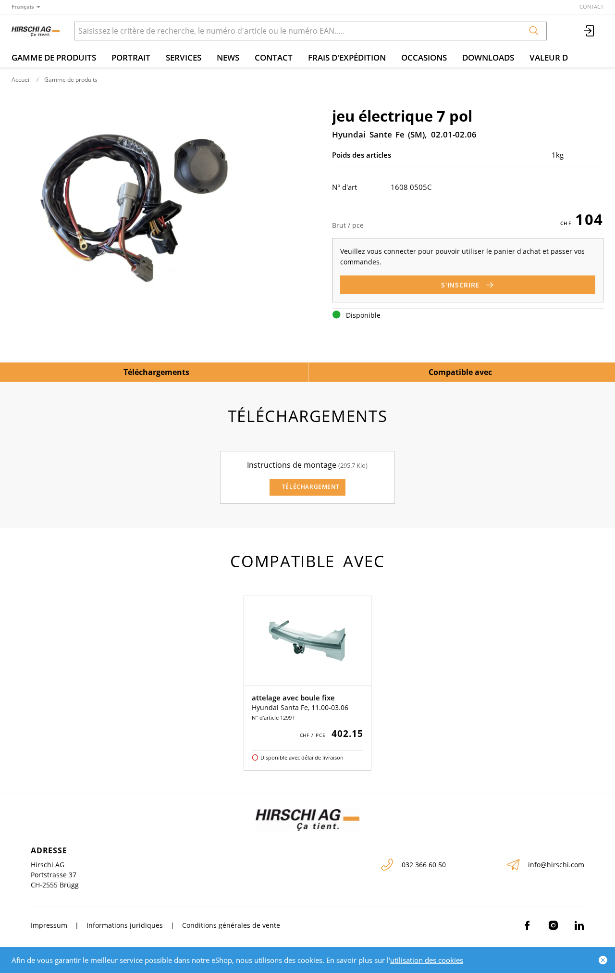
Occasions (424, 57)
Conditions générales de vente (231, 925)
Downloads (488, 57)
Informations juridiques (124, 925)
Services (183, 57)
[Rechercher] (534, 31)
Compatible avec (460, 372)
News (228, 57)
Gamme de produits (54, 57)
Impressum (49, 925)
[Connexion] (589, 31)
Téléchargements (156, 372)
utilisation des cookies (426, 960)
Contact (591, 6)
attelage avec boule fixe (293, 697)
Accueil (21, 79)
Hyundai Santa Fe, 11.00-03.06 (300, 707)
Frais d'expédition (347, 57)
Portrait (130, 57)
